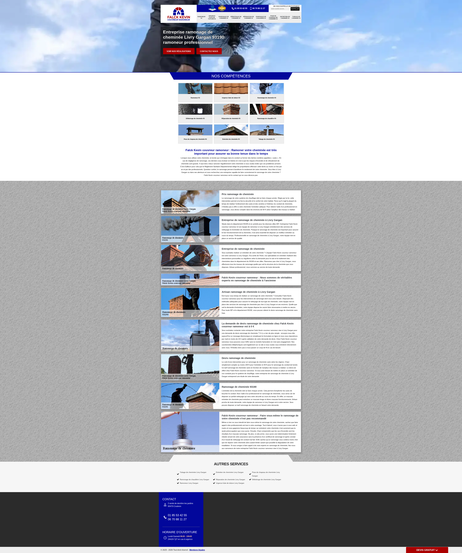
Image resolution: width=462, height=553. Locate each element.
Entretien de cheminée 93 (285, 17)
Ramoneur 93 (201, 17)
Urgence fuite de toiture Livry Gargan (230, 483)
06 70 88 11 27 (258, 8)
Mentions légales (197, 550)
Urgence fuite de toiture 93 (212, 17)
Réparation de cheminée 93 (248, 17)
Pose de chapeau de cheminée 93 (273, 17)
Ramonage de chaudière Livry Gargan (194, 479)
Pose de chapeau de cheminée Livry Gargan (266, 474)
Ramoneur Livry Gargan (189, 483)
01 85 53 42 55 (240, 8)
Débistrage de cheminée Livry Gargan (266, 479)
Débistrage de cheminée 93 (236, 17)
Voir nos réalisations (179, 51)
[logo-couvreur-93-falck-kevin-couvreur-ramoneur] (179, 14)
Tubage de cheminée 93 (296, 17)
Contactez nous (209, 51)
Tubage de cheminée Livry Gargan (193, 472)
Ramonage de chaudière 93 (261, 17)
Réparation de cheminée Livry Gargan (230, 479)
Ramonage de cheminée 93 (224, 17)
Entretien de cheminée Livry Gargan (230, 472)
